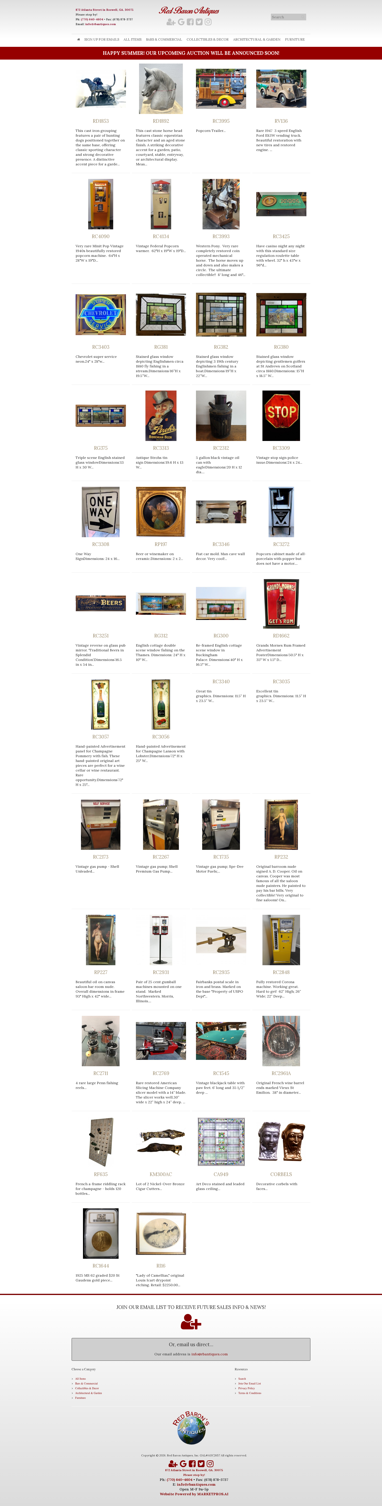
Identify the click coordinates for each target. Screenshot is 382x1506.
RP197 (161, 544)
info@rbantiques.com (100, 24)
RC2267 (161, 857)
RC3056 (161, 736)
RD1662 (281, 635)
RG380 (281, 347)
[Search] (302, 17)
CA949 (221, 1174)
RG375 (101, 448)
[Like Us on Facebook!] (190, 22)
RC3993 (221, 236)
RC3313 (161, 448)
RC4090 (101, 236)
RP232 (281, 857)
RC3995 (221, 121)
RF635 (101, 1174)
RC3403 (100, 347)
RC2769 (161, 1073)
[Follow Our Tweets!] (199, 22)
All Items (132, 39)
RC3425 (281, 236)
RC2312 (221, 448)
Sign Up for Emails (101, 39)
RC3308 (100, 544)
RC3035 (281, 681)
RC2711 (100, 1073)
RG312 (161, 635)
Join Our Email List (249, 1383)
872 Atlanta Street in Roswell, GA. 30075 (105, 10)
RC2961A (281, 1073)
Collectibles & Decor (208, 39)
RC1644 (101, 1266)
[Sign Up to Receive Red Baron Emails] (171, 22)
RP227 (100, 972)
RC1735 (221, 857)
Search (242, 1378)
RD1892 (161, 121)
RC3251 (101, 635)
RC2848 (281, 972)
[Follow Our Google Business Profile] (181, 22)
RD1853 (101, 121)
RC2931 (161, 972)
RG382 (221, 347)
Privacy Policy (246, 1388)
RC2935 (221, 972)
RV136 (281, 121)
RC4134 (161, 236)
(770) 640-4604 (92, 19)
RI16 (161, 1266)
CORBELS (281, 1174)
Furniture (295, 39)
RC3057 (100, 736)
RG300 (221, 635)
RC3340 (221, 681)
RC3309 (281, 448)
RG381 (161, 347)
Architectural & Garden (257, 39)
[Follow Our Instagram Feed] (208, 22)
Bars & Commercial (164, 39)
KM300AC (161, 1174)
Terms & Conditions (249, 1393)
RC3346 (221, 544)
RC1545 (221, 1073)
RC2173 (100, 857)
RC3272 (281, 544)
